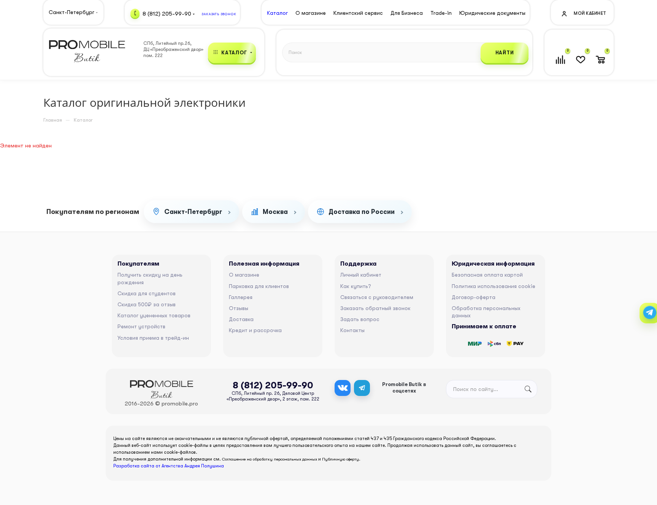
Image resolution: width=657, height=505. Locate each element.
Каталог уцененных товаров (153, 315)
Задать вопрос (359, 319)
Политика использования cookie (493, 286)
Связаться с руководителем (376, 297)
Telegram (362, 388)
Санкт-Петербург (193, 211)
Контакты (352, 330)
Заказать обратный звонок (375, 308)
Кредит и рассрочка (255, 330)
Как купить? (355, 286)
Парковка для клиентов (259, 286)
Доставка (241, 319)
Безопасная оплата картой (487, 275)
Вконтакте (343, 388)
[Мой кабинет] (583, 13)
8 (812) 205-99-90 (167, 13)
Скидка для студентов (146, 293)
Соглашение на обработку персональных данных (269, 459)
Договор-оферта (473, 297)
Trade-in (441, 13)
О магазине (244, 275)
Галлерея (240, 297)
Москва (275, 211)
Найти (504, 52)
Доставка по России (361, 211)
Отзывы (238, 308)
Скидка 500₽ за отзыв (146, 304)
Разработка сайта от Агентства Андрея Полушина (168, 466)
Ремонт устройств (141, 326)
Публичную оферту (340, 459)
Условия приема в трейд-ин (153, 338)
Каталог (277, 13)
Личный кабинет (360, 275)
